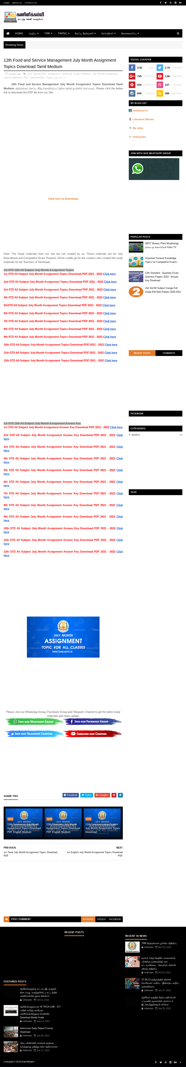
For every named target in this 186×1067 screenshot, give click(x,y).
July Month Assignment (104, 73)
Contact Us (31, 3)
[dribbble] (171, 3)
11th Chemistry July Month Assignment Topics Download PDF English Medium (63, 828)
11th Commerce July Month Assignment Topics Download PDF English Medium (24, 828)
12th (29, 73)
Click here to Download (63, 198)
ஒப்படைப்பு (60, 77)
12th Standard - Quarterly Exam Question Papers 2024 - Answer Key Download (162, 277)
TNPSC (62, 33)
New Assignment (13, 77)
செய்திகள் (107, 33)
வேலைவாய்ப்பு (128, 33)
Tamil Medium (37, 77)
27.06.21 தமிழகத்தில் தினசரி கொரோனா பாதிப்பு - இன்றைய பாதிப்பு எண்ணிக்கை (160, 983)
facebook (115, 919)
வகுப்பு (32, 33)
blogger (88, 919)
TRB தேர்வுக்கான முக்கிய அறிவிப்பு (159, 943)
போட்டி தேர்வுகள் (84, 33)
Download (67, 73)
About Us (17, 3)
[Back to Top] (180, 1062)
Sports (136, 435)
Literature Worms (143, 119)
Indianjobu (139, 136)
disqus (101, 919)
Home (6, 3)
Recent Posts (142, 353)
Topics (49, 77)
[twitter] (166, 3)
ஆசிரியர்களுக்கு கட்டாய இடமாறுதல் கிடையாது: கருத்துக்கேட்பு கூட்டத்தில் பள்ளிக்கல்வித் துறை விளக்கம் (38, 992)
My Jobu (138, 128)
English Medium (82, 73)
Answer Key (39, 73)
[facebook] (161, 3)
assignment (54, 73)
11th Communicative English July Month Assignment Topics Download (102, 828)
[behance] (180, 3)
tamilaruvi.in (140, 110)
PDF (25, 77)
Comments (169, 353)
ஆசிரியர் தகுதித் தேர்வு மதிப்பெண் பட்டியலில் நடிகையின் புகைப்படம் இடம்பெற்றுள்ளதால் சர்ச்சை (158, 1001)
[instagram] (175, 3)
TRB (47, 33)
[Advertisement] (116, 22)
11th (10, 819)
